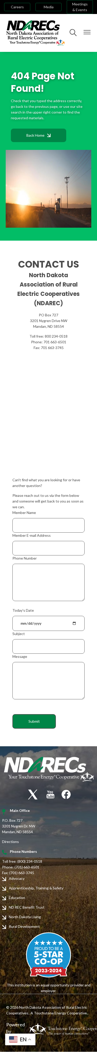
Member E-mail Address (31, 535)
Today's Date (23, 610)
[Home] (35, 33)
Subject (18, 633)
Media (49, 7)
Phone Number (24, 558)
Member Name (24, 512)
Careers (17, 7)
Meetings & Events (80, 7)
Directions (10, 841)
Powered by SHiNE (15, 1031)
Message (19, 656)
